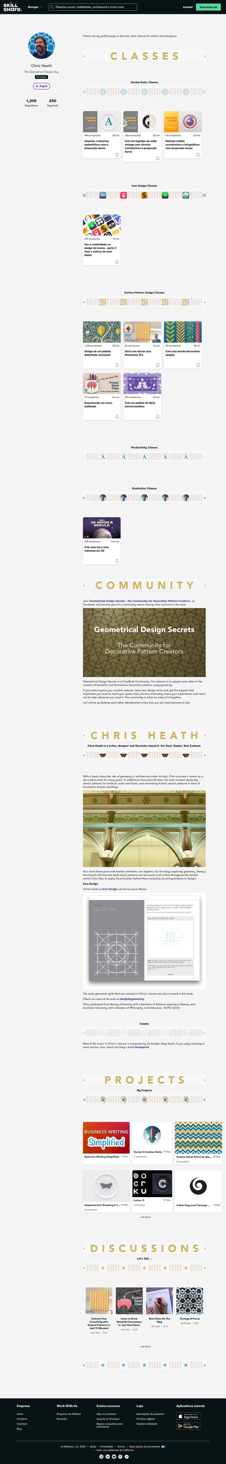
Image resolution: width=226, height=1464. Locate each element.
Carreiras (22, 1419)
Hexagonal (142, 1047)
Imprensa (22, 1424)
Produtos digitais (145, 1419)
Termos (121, 1446)
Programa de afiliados (69, 1414)
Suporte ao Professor (108, 1419)
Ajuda (93, 1446)
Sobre (20, 1414)
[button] (41, 6)
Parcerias (62, 1419)
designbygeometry (132, 999)
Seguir (43, 86)
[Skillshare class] (102, 121)
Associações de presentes (150, 1414)
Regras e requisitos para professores (110, 1425)
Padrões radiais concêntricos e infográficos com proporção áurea (182, 145)
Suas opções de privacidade (144, 1446)
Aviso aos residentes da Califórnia (115, 1450)
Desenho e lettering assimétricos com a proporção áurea (96, 145)
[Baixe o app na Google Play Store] (192, 1426)
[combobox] (93, 7)
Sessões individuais (146, 1424)
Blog (19, 1428)
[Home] (13, 7)
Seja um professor (106, 1414)
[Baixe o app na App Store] (192, 1416)
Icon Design (110, 889)
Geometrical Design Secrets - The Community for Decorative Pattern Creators (140, 601)
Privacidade (106, 1446)
